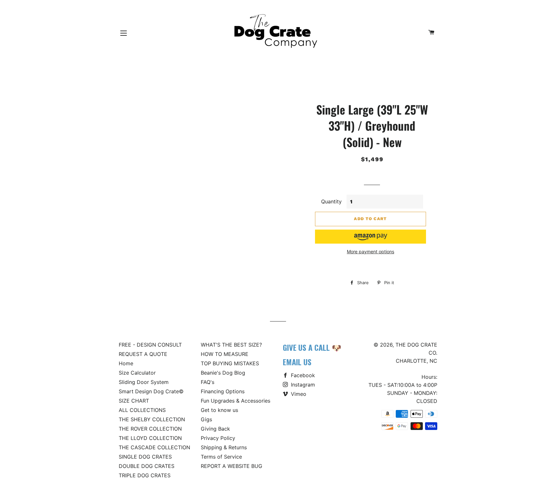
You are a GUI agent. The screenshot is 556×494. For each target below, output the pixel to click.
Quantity (331, 201)
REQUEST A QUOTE (143, 354)
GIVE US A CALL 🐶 (312, 347)
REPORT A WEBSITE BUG (231, 466)
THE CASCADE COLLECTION (154, 447)
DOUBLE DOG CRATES (146, 466)
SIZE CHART (134, 400)
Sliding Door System (144, 382)
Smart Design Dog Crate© (151, 391)
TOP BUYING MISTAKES (230, 363)
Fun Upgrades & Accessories (235, 400)
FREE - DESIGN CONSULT (150, 344)
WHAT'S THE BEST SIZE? (231, 344)
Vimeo (297, 394)
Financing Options (223, 391)
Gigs (206, 419)
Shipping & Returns (224, 447)
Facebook (302, 375)
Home (126, 363)
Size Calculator (137, 372)
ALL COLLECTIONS (142, 410)
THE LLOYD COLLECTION (150, 438)
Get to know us (219, 410)
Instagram (302, 384)
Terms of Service (221, 456)
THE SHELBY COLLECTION (152, 419)
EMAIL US (297, 362)
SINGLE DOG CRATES (145, 456)
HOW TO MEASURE (224, 354)
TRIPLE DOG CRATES (145, 475)
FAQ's (207, 382)
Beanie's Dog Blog (223, 372)
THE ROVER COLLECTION (150, 428)
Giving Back (215, 428)
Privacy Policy (218, 438)
